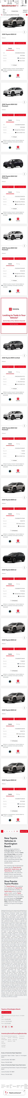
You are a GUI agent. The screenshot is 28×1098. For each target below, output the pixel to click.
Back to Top (24, 831)
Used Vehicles (3, 1042)
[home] (21, 6)
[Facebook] (2, 1026)
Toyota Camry (15, 869)
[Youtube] (25, 3)
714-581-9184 (7, 1019)
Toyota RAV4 (7, 869)
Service (10, 1033)
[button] (24, 32)
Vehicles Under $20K (4, 1038)
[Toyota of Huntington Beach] (9, 5)
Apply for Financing (15, 1036)
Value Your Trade (21, 43)
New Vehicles (4, 1036)
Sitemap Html (18, 1086)
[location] (13, 1)
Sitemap (14, 1086)
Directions (21, 1038)
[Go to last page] (17, 831)
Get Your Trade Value (14, 324)
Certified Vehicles (3, 1046)
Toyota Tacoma (17, 867)
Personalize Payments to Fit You (8, 43)
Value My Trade (15, 1040)
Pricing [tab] (18, 48)
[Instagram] (5, 1026)
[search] (24, 6)
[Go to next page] (14, 831)
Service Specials (10, 1040)
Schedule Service (10, 1036)
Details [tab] (10, 48)
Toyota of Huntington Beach (3, 1086)
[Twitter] (25, 1)
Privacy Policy (7, 1086)
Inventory (4, 1033)
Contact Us (7, 1012)
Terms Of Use (11, 1086)
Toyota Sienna (8, 871)
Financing (16, 1033)
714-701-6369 (8, 2)
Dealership (23, 1033)
